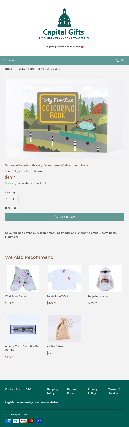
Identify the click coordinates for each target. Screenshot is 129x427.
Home (8, 68)
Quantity (10, 192)
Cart (123, 60)
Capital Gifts (20, 414)
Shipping (10, 183)
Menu (10, 60)
